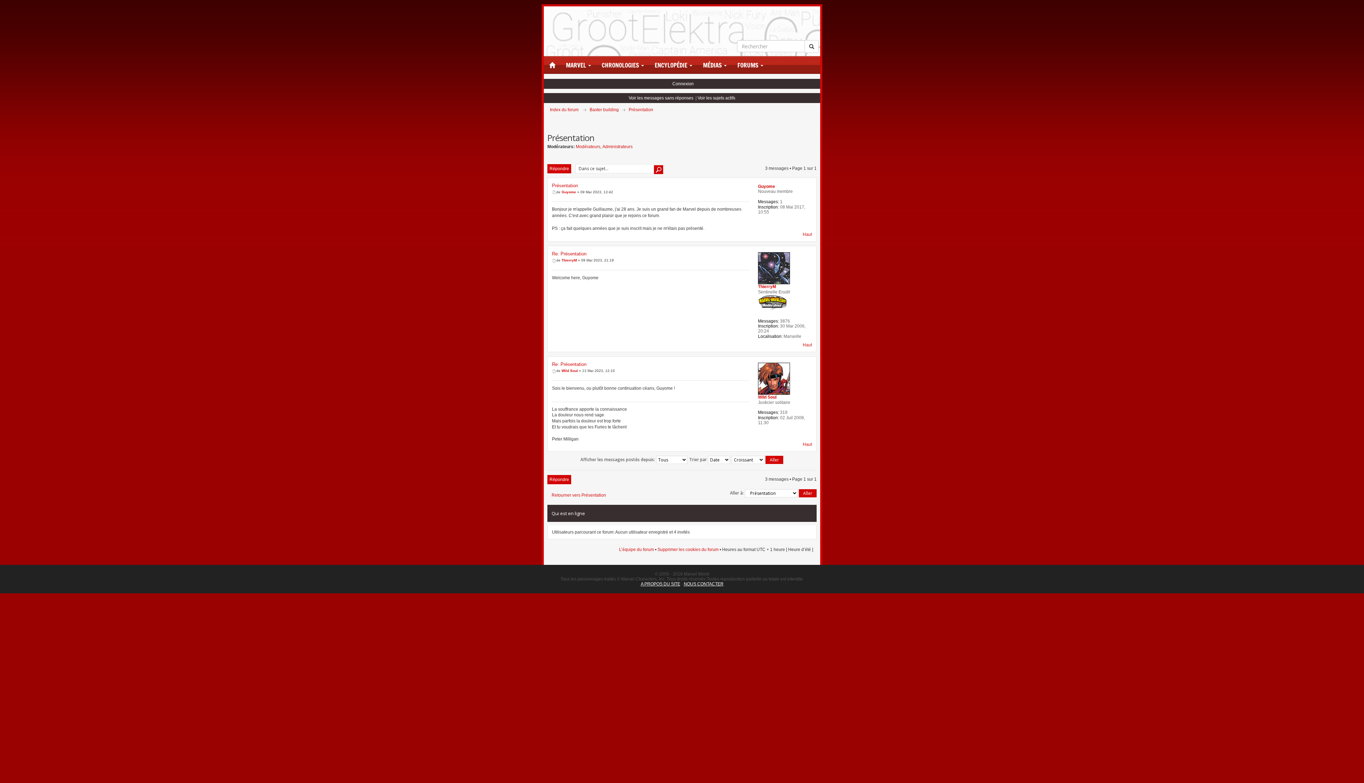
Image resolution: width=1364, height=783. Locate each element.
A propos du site (660, 584)
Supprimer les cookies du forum (688, 549)
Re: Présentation (569, 253)
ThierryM (569, 260)
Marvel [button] (577, 65)
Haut (807, 234)
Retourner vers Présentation (579, 495)
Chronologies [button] (621, 65)
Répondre (559, 168)
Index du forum (564, 109)
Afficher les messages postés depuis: (618, 460)
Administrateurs (617, 146)
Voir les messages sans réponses (661, 98)
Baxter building (604, 109)
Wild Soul (570, 371)
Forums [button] (748, 65)
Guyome (569, 192)
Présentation (641, 109)
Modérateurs (588, 146)
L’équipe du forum (636, 549)
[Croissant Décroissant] (758, 460)
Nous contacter (704, 584)
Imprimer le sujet (816, 120)
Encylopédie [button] (672, 65)
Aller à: (737, 493)
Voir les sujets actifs (716, 98)
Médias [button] (713, 65)
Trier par (698, 460)
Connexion (683, 83)
